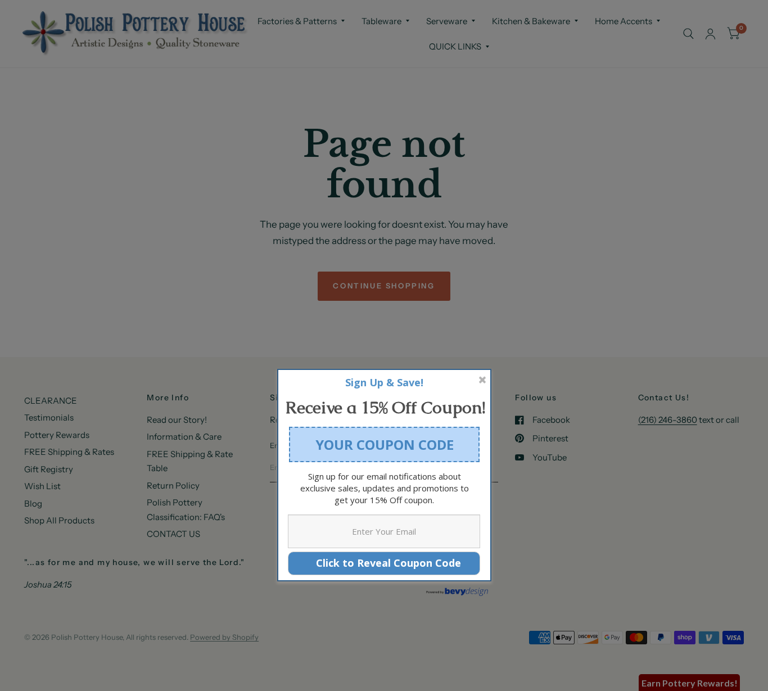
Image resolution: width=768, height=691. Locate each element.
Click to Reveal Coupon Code (384, 563)
